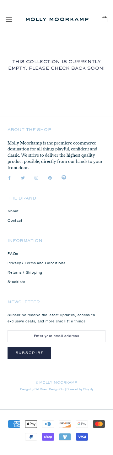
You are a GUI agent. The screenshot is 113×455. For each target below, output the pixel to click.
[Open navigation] (9, 19)
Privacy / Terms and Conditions (37, 263)
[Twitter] (23, 178)
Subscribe (30, 353)
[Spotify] (64, 178)
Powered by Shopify (80, 389)
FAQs (13, 254)
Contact (15, 221)
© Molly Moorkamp (57, 383)
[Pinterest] (50, 178)
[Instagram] (36, 178)
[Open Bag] (104, 19)
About (13, 211)
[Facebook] (9, 178)
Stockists (16, 282)
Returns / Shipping (25, 273)
